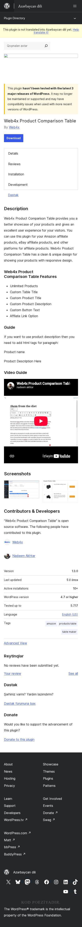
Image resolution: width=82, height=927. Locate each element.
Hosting (9, 778)
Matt (9, 840)
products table (67, 623)
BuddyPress (15, 854)
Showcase (50, 764)
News (8, 771)
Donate (50, 813)
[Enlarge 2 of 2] (73, 486)
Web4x (14, 127)
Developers (12, 813)
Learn (8, 799)
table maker (69, 631)
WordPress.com (17, 833)
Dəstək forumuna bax (20, 703)
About (8, 764)
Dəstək (13, 195)
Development (18, 185)
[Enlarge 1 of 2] (34, 486)
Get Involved (52, 799)
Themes (49, 771)
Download (14, 138)
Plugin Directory (14, 18)
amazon (51, 623)
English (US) (70, 614)
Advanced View (15, 643)
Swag (49, 820)
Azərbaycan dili (24, 872)
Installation (16, 174)
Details (13, 153)
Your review (12, 673)
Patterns (49, 786)
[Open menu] (75, 6)
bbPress (12, 847)
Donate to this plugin (19, 739)
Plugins (48, 778)
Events (48, 806)
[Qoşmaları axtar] (46, 46)
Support (10, 806)
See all (73, 673)
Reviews (14, 164)
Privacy (9, 786)
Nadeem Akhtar (23, 556)
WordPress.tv (16, 820)
